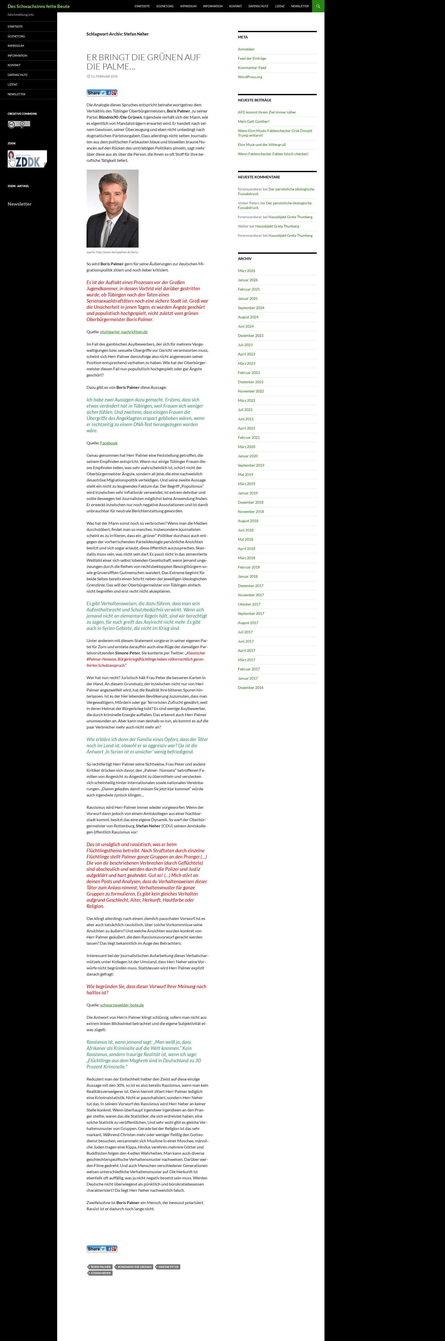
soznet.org (165, 6)
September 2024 (251, 307)
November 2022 (251, 391)
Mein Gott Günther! (254, 121)
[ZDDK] (28, 160)
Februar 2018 (249, 567)
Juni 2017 (246, 641)
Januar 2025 (248, 298)
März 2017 (246, 660)
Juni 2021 (246, 419)
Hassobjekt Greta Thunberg (290, 217)
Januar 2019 (248, 493)
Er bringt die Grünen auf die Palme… (144, 62)
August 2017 (248, 622)
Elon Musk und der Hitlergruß (262, 144)
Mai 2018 (245, 539)
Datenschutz (258, 6)
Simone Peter (168, 1266)
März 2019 (246, 483)
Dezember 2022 (250, 382)
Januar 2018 (248, 576)
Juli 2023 (245, 345)
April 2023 (246, 354)
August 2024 (248, 317)
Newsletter (300, 6)
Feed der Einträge (252, 58)
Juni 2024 (246, 326)
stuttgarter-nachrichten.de (124, 331)
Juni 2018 (246, 530)
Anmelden (246, 49)
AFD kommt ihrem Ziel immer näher (267, 112)
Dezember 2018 (250, 502)
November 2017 (251, 595)
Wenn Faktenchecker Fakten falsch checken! (273, 154)
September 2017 (251, 613)
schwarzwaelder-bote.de (122, 1004)
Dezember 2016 (250, 687)
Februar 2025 (249, 289)
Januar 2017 (248, 678)
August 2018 (248, 521)
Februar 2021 (249, 437)
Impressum (188, 6)
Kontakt (235, 6)
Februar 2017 (249, 669)
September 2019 (251, 465)
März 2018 (246, 558)
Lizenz (280, 6)
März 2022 (246, 400)
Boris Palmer (101, 1266)
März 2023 (246, 363)
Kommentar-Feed (252, 67)
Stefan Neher (101, 1273)
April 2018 (246, 548)
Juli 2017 (245, 632)
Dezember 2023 (250, 335)
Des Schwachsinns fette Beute (39, 6)
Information (212, 6)
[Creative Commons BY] (19, 124)
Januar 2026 (248, 280)
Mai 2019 (245, 474)
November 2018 (251, 511)
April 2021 (246, 428)
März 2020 (246, 446)
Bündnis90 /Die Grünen (134, 1266)
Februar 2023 (249, 372)
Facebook (108, 442)
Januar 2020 (248, 456)
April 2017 (246, 650)
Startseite (142, 6)
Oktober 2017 (249, 604)
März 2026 (246, 270)
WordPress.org (250, 77)
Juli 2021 (245, 409)
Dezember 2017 (250, 585)
